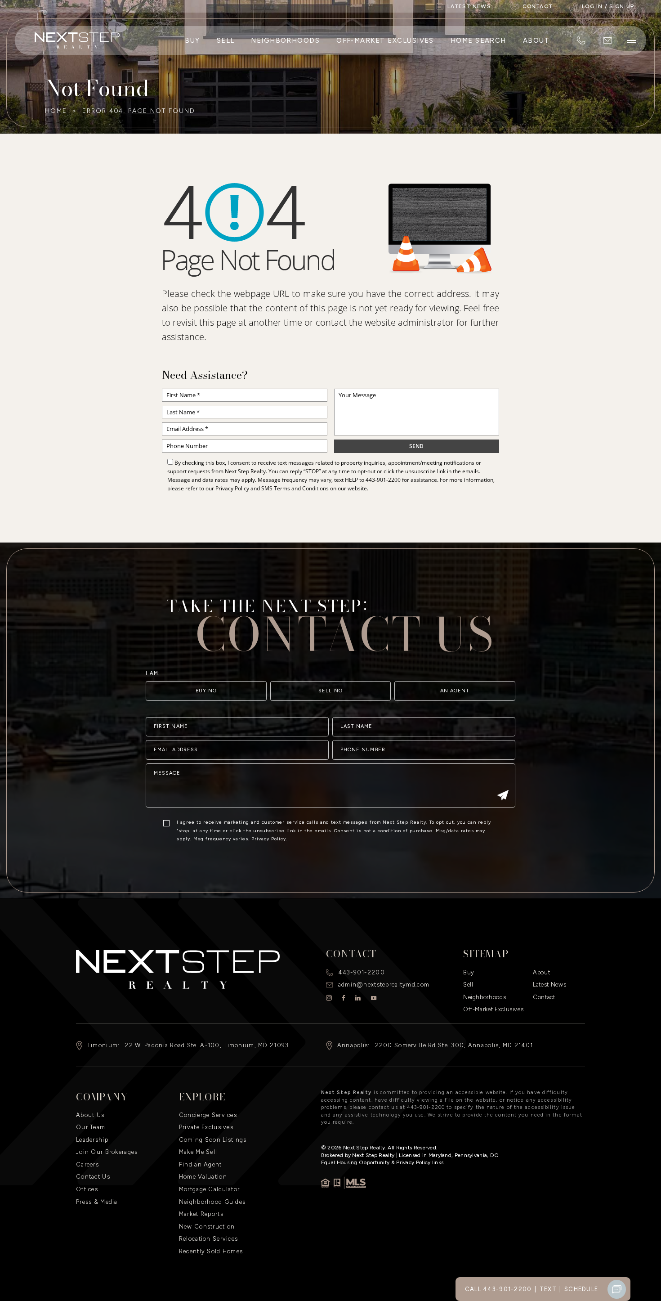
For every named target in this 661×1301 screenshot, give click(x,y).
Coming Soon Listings (213, 1139)
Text (548, 1289)
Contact (544, 997)
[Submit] (503, 796)
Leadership (92, 1139)
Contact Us (93, 1176)
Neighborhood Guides (212, 1201)
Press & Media (97, 1201)
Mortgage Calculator (209, 1189)
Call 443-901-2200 (498, 1289)
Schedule (581, 1289)
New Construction (207, 1226)
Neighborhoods (285, 40)
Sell (226, 40)
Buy (192, 40)
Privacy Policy (232, 488)
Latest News (549, 984)
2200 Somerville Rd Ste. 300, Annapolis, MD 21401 (454, 1045)
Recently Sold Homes (211, 1251)
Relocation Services (208, 1238)
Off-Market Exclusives (385, 40)
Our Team (90, 1127)
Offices (87, 1189)
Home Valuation (203, 1176)
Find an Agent (200, 1164)
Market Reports (201, 1214)
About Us (90, 1115)
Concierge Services (208, 1115)
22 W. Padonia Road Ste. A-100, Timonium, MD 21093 (207, 1045)
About (536, 40)
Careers (87, 1164)
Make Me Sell (198, 1151)
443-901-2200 (383, 480)
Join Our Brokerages (107, 1151)
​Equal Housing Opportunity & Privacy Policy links (382, 1162)
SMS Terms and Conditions (295, 488)
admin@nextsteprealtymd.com (383, 984)
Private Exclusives (206, 1127)
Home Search (478, 40)
